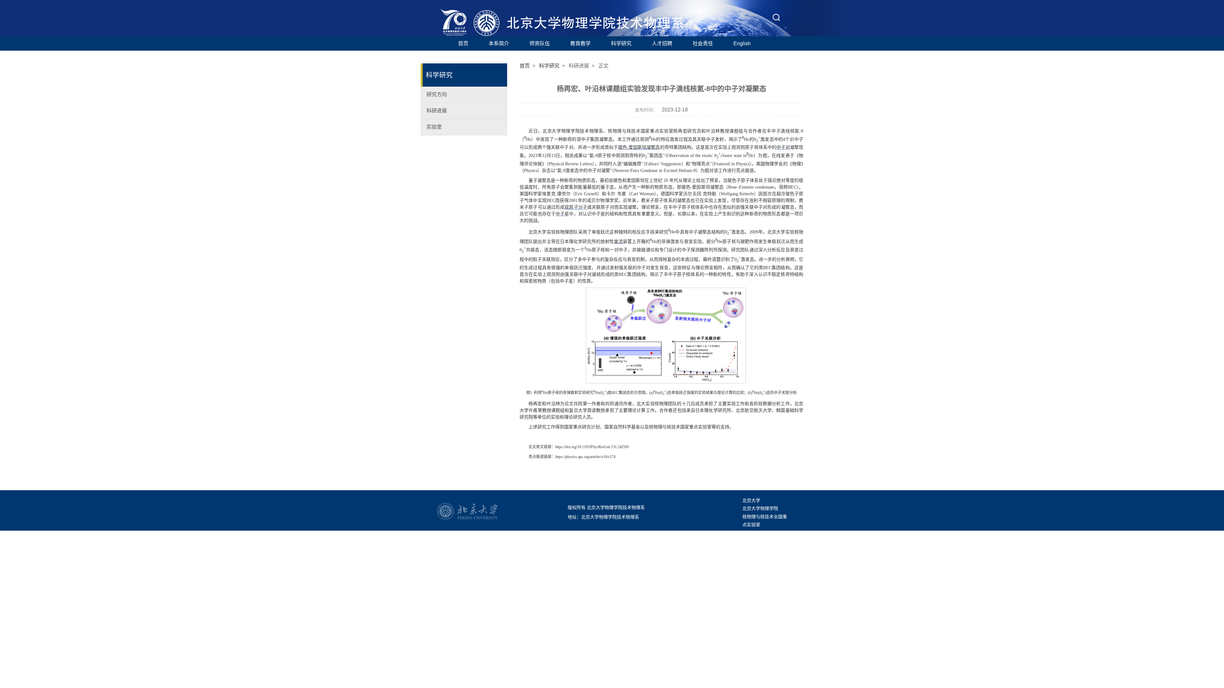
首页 (463, 43)
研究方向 (436, 94)
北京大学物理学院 (760, 508)
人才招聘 (662, 43)
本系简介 (499, 43)
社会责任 (703, 43)
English (742, 43)
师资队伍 (539, 43)
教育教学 (580, 43)
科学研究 (621, 43)
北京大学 (751, 500)
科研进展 (436, 110)
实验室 (434, 127)
